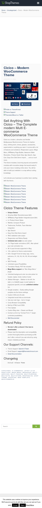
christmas (6, 370)
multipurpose (30, 374)
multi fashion (17, 374)
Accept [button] (15, 505)
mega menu (16, 372)
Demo (16, 104)
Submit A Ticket (24, 349)
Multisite (6, 376)
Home (3, 10)
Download (26, 104)
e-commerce (17, 370)
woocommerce (8, 379)
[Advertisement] (21, 40)
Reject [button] (23, 505)
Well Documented (13, 318)
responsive (28, 376)
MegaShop (27, 372)
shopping (12, 377)
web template (24, 377)
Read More (30, 505)
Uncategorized (11, 10)
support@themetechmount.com (28, 351)
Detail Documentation (15, 354)
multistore (16, 376)
